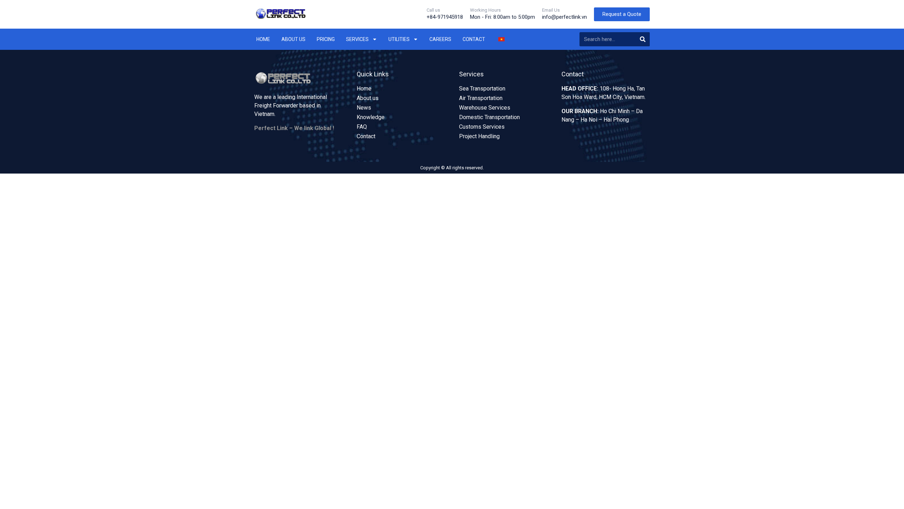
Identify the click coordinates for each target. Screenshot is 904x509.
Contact (474, 39)
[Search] (643, 39)
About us (293, 39)
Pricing (326, 39)
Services (357, 39)
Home (263, 39)
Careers (440, 39)
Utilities (399, 39)
